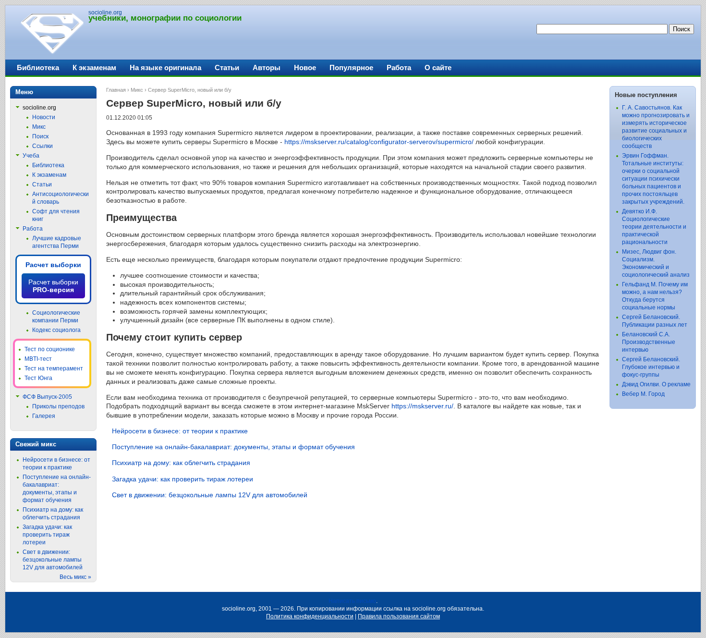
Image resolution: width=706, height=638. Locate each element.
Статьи (227, 67)
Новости (43, 117)
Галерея (43, 416)
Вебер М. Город (643, 394)
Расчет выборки (53, 265)
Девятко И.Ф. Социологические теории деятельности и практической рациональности (654, 226)
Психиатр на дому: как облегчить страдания (181, 462)
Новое (305, 67)
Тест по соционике (49, 349)
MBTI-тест (38, 359)
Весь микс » (75, 577)
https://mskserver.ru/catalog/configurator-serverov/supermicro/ (379, 142)
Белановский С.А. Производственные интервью (648, 342)
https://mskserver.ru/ (422, 406)
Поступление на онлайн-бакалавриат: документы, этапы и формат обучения (233, 447)
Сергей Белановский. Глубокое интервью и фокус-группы (651, 367)
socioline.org (105, 12)
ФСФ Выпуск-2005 (47, 396)
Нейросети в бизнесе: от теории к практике (180, 431)
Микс (137, 90)
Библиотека (38, 67)
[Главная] (52, 52)
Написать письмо (352, 601)
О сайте (438, 67)
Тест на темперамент (53, 368)
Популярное (351, 67)
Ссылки (42, 146)
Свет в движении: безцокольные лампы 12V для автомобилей (209, 495)
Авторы (266, 67)
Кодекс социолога (56, 330)
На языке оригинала (165, 67)
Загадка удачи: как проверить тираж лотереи (182, 479)
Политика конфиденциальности (309, 616)
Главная (116, 90)
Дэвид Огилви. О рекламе (656, 384)
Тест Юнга (38, 378)
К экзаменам (94, 67)
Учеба (31, 155)
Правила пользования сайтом (399, 616)
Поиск (40, 136)
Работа (399, 67)
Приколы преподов (58, 406)
